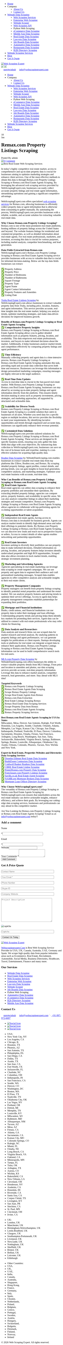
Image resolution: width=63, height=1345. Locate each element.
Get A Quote (13, 58)
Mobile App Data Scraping (26, 34)
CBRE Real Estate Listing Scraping (22, 767)
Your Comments (10, 856)
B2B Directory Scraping (25, 50)
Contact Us (18, 12)
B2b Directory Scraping (18, 1000)
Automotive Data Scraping (26, 44)
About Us (18, 9)
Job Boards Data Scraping (26, 42)
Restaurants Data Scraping (26, 47)
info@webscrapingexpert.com (33, 69)
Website (5, 847)
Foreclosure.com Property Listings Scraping (26, 773)
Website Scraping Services (20, 53)
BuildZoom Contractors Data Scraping (23, 761)
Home (10, 3)
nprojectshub (10, 69)
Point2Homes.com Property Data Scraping (25, 770)
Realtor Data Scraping (12, 458)
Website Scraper (21, 23)
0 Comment (9, 161)
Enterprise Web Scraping (25, 20)
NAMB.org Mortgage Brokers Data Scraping (27, 778)
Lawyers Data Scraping (24, 39)
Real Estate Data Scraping (26, 36)
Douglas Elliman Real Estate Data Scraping (26, 758)
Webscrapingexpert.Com (13, 947)
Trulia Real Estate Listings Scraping (18, 300)
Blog (9, 55)
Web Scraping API (22, 25)
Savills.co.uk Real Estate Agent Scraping (24, 775)
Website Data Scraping (18, 14)
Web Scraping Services (24, 17)
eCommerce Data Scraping (26, 31)
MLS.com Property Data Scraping (17, 659)
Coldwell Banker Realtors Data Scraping (24, 764)
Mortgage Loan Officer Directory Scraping (25, 781)
